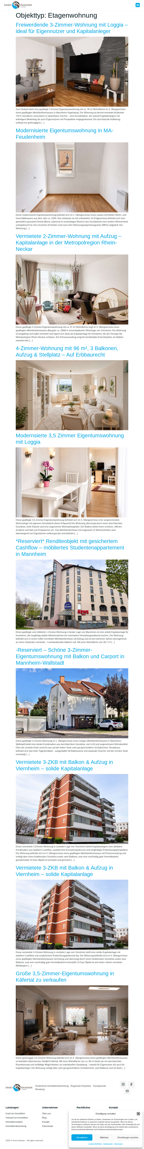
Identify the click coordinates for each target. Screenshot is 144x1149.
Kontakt (45, 1122)
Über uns (46, 1113)
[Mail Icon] (127, 1091)
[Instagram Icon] (123, 1084)
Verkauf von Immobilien (17, 1118)
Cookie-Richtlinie (95, 1144)
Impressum (118, 1144)
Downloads (47, 1126)
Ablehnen (104, 1137)
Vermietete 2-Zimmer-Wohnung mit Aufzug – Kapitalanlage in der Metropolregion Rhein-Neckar (68, 242)
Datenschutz (108, 1144)
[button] (138, 1113)
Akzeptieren (81, 1137)
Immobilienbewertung (16, 1126)
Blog (44, 1118)
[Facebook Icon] (131, 1084)
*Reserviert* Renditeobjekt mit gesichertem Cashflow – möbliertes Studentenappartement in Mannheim (70, 547)
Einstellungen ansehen (128, 1137)
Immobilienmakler (14, 1122)
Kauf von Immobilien (15, 1113)
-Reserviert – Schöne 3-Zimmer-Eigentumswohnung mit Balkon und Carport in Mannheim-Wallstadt (70, 656)
